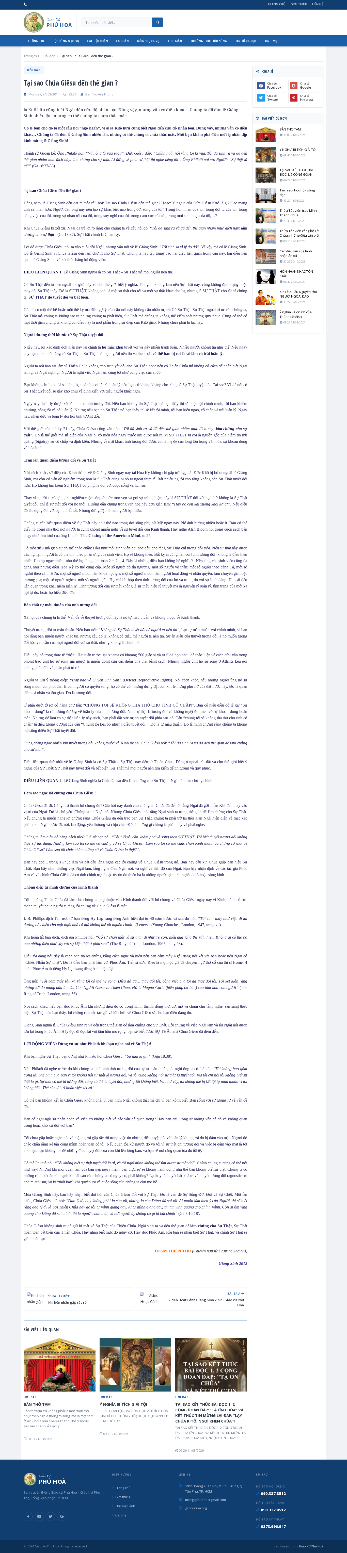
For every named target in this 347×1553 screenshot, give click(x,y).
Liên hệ (317, 4)
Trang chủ (276, 4)
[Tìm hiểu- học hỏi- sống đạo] (266, 195)
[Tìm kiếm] (157, 22)
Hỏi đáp (49, 56)
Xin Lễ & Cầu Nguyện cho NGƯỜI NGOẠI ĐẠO (298, 294)
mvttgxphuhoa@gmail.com (205, 1499)
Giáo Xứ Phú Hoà (310, 1546)
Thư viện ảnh (125, 1506)
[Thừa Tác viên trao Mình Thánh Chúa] (266, 215)
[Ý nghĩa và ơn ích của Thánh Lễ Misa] (266, 317)
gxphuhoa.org (196, 1508)
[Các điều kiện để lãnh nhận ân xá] (266, 256)
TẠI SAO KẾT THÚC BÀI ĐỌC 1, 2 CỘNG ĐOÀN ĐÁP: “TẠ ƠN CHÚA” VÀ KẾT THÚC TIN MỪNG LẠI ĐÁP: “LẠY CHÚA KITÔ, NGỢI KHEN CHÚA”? (209, 1413)
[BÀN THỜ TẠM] (60, 1365)
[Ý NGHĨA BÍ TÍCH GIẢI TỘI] (135, 1365)
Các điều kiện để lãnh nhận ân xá (296, 253)
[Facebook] (28, 1516)
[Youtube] (39, 1516)
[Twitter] (50, 1516)
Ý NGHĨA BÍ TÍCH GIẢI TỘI (123, 1404)
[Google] (61, 1516)
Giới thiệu (299, 4)
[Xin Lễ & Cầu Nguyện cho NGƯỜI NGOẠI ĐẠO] (266, 297)
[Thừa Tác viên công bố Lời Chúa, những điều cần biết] (266, 236)
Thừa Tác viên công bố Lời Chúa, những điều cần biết (299, 233)
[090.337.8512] (25, 4)
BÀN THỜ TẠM (37, 1404)
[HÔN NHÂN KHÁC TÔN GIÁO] (266, 276)
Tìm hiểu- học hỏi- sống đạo (297, 192)
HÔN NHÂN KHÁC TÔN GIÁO (296, 273)
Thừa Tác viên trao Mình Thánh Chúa (298, 212)
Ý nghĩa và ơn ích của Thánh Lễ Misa (296, 314)
